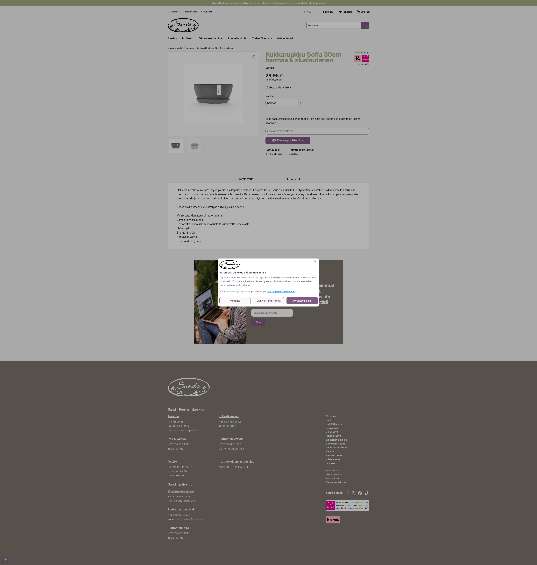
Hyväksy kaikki (302, 300)
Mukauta (235, 300)
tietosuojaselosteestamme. (281, 291)
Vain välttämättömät (269, 300)
